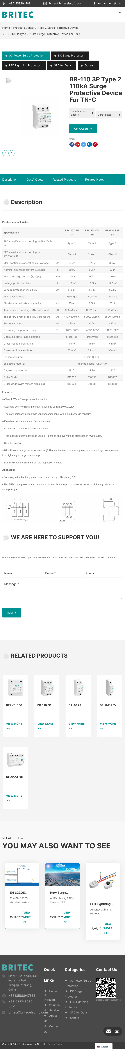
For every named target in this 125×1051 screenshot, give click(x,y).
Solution (54, 1016)
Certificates (104, 114)
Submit (11, 623)
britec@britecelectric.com (65, 3)
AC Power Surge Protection (26, 55)
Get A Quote (35, 179)
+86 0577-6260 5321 (20, 1015)
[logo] (17, 14)
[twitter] (104, 3)
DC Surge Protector (70, 55)
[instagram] (120, 3)
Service (54, 1021)
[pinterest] (115, 3)
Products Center (23, 27)
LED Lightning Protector (24, 65)
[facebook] (94, 3)
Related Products (64, 179)
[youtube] (99, 3)
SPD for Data (62, 65)
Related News (94, 179)
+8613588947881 (20, 3)
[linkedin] (109, 3)
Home (6, 27)
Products (49, 1010)
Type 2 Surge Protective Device (58, 27)
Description (9, 179)
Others (88, 65)
